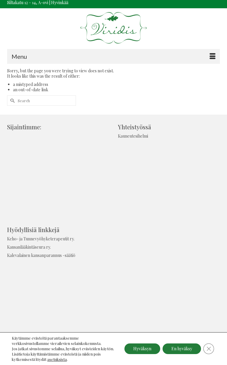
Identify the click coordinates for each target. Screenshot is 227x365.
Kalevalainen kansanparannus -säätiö (41, 255)
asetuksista (57, 359)
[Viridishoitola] (113, 28)
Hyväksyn (142, 348)
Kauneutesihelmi (133, 136)
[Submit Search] (11, 100)
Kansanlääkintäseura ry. (29, 247)
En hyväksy (181, 348)
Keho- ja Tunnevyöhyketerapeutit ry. (40, 239)
